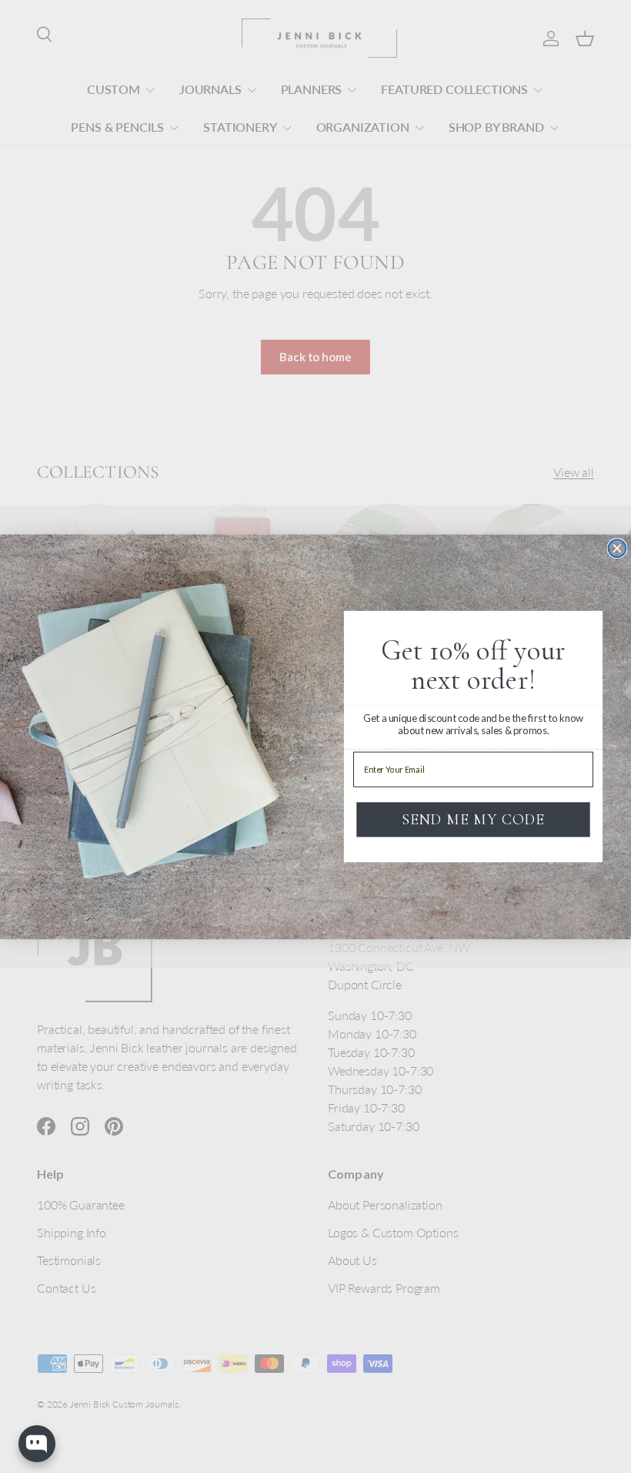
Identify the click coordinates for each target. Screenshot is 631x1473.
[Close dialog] (617, 548)
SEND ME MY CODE (473, 819)
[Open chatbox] (36, 1443)
